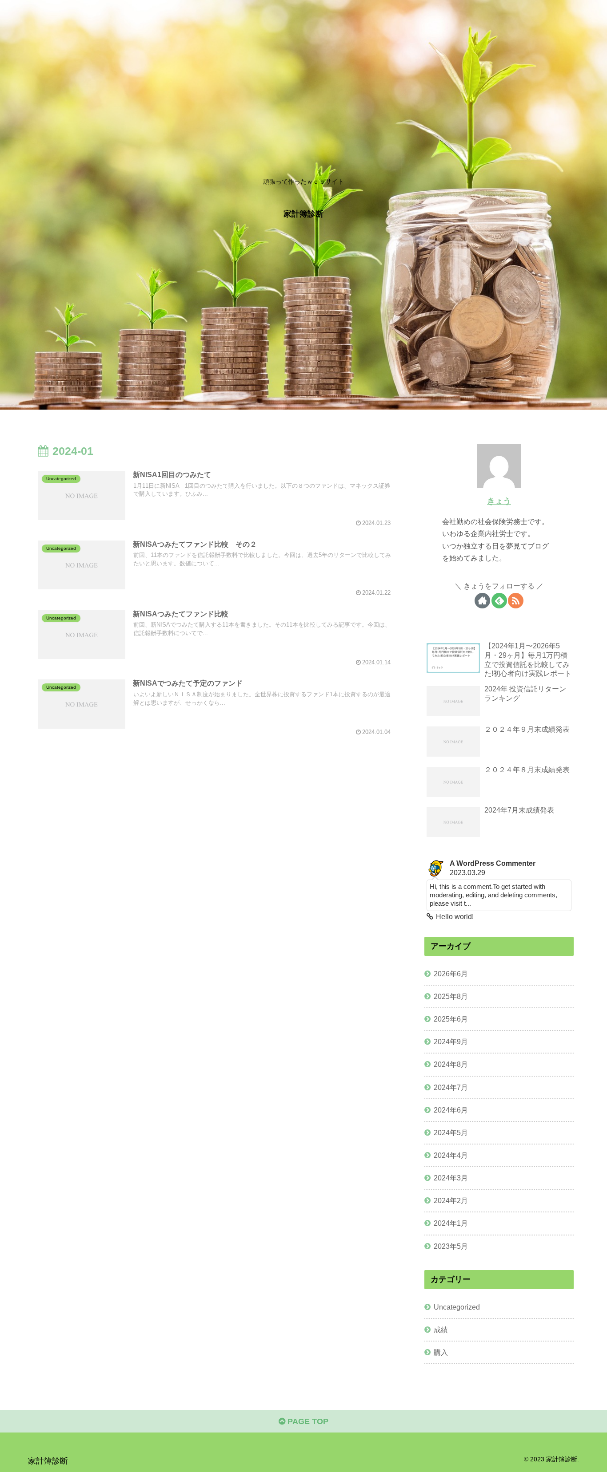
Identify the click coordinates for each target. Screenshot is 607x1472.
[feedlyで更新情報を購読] (499, 600)
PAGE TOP (306, 1421)
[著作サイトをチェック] (482, 600)
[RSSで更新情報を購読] (515, 600)
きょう (499, 501)
